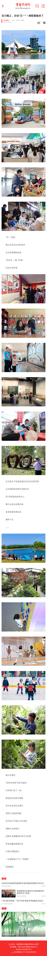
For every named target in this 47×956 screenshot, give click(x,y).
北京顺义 (6, 20)
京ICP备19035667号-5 (23, 949)
